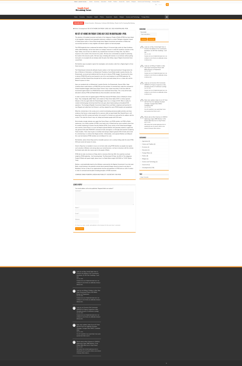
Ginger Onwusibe (144, 177)
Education (103, 1)
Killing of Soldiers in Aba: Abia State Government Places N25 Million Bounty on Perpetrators (154, 67)
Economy (96, 1)
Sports (128, 1)
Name (77, 207)
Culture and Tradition (148, 144)
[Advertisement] (121, 251)
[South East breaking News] (84, 9)
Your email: (143, 32)
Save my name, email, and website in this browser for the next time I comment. (99, 225)
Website (77, 219)
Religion (133, 1)
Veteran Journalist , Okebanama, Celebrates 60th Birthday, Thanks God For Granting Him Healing (110, 23)
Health (110, 1)
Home (90, 1)
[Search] (167, 4)
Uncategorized (83, 28)
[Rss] (156, 5)
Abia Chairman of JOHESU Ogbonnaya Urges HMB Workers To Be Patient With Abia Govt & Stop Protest (155, 118)
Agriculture (145, 141)
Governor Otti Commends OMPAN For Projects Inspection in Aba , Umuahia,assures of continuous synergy (155, 84)
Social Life (121, 1)
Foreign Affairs (156, 1)
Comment (78, 191)
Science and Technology (144, 1)
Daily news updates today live (152, 100)
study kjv (146, 47)
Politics (115, 1)
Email (77, 213)
